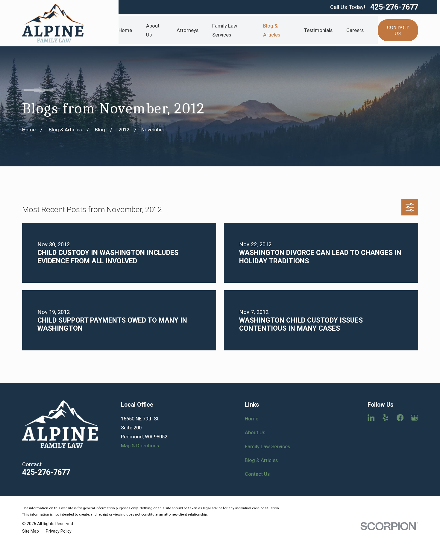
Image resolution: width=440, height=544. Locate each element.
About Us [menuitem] (153, 30)
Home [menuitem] (125, 30)
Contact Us (257, 474)
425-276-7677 (394, 7)
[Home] (53, 23)
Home (251, 419)
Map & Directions (140, 446)
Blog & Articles (261, 460)
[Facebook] (400, 417)
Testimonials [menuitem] (318, 30)
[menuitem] (30, 531)
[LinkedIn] (371, 417)
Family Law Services (267, 446)
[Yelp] (385, 417)
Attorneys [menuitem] (187, 30)
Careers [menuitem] (355, 30)
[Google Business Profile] (414, 417)
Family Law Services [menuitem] (224, 30)
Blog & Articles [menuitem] (271, 30)
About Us (255, 432)
